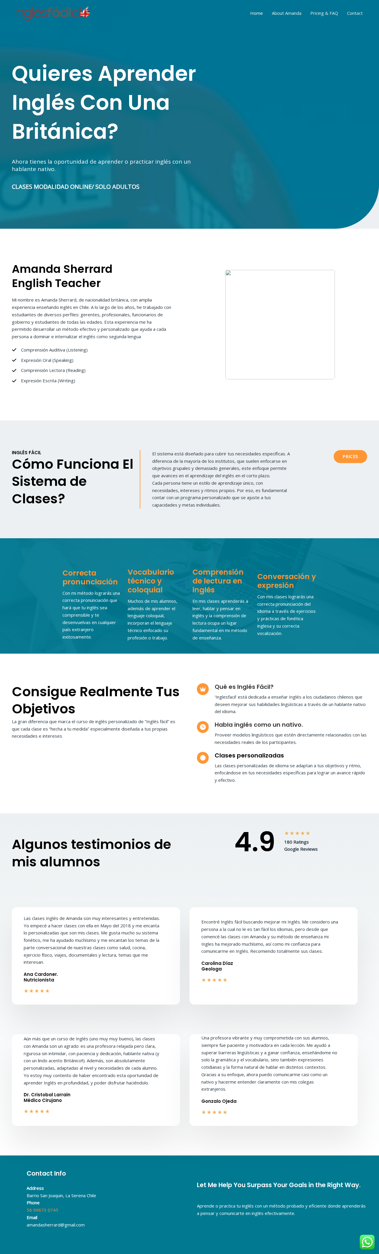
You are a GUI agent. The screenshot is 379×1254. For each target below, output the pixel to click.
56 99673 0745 (42, 1210)
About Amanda (286, 13)
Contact (355, 13)
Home (256, 13)
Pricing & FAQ (324, 13)
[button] (350, 456)
